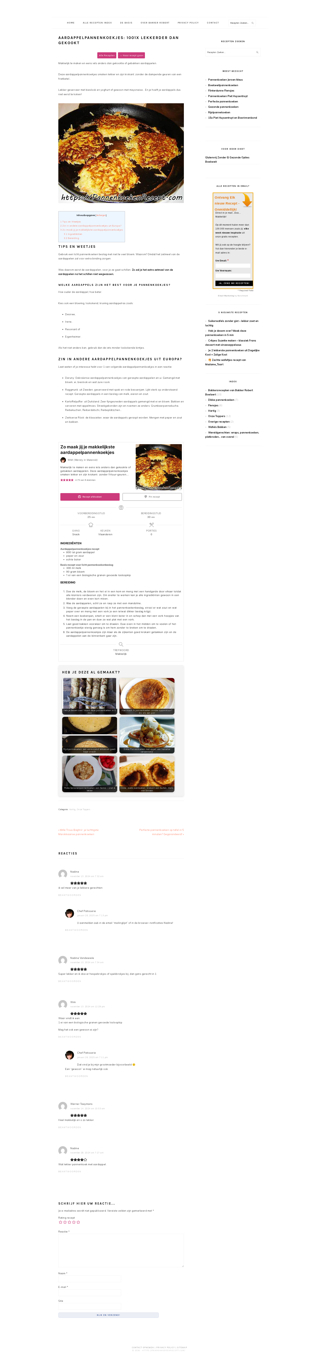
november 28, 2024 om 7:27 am (87, 1152)
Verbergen (101, 215)
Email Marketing (226, 296)
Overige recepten (219, 421)
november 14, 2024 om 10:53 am (87, 1108)
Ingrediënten (73, 234)
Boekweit (211, 161)
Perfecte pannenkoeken (223, 101)
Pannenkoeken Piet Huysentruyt (228, 96)
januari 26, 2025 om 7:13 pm (92, 915)
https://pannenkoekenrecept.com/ (163, 1350)
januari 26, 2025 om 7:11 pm (92, 1057)
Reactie (64, 1231)
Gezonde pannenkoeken (223, 106)
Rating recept (66, 1217)
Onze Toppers (83, 809)
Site (60, 1300)
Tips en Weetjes (70, 221)
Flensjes (213, 405)
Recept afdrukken (92, 497)
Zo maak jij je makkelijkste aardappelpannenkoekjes (91, 229)
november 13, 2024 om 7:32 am (87, 876)
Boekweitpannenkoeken (223, 85)
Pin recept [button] (154, 497)
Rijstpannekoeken (219, 112)
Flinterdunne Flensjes (221, 90)
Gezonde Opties (239, 157)
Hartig (72, 809)
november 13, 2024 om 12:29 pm (87, 1006)
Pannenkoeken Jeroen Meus (225, 79)
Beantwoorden (69, 895)
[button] (61, 480)
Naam (62, 1273)
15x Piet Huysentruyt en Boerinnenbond (232, 117)
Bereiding (72, 238)
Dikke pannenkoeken (221, 399)
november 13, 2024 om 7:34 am (87, 962)
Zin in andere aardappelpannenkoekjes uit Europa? (90, 225)
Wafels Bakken (217, 426)
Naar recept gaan (132, 55)
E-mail (63, 1287)
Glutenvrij (211, 157)
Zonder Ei (223, 157)
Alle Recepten (107, 55)
